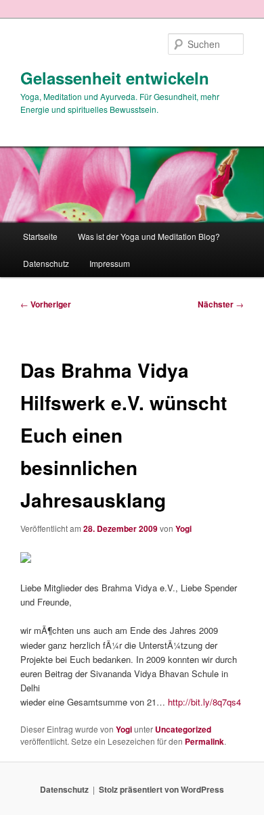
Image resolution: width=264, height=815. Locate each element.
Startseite (40, 236)
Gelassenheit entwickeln (114, 77)
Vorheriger (45, 304)
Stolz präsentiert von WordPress (161, 789)
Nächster (221, 304)
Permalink (204, 741)
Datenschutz (46, 263)
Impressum (109, 263)
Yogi (183, 528)
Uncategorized (183, 729)
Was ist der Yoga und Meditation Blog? (149, 236)
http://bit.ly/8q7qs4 (204, 701)
